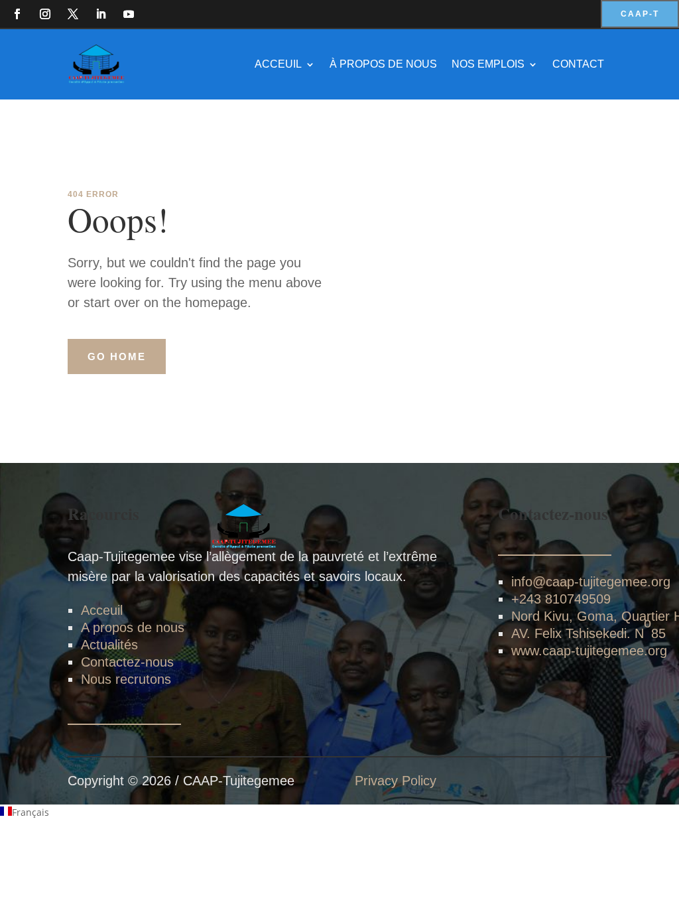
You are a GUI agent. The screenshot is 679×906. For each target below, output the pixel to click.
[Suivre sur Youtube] (128, 14)
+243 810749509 (561, 599)
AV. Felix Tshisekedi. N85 (588, 628)
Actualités (109, 644)
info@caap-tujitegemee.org (590, 581)
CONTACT (578, 64)
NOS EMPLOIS (488, 64)
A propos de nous (132, 627)
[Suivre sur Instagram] (45, 14)
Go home (117, 356)
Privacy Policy (395, 780)
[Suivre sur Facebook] (17, 14)
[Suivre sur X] (73, 14)
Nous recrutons (126, 679)
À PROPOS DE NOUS (383, 64)
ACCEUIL (278, 64)
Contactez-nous (127, 662)
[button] (339, 812)
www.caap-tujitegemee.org (589, 650)
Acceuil (102, 610)
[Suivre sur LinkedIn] (100, 14)
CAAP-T (640, 14)
